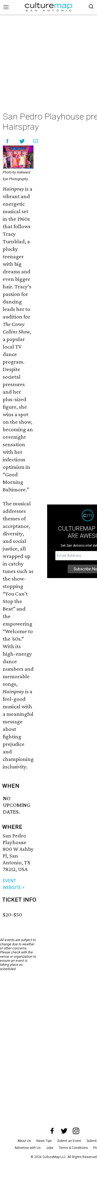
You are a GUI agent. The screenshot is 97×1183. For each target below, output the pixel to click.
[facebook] (52, 1131)
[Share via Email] (35, 141)
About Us (24, 1141)
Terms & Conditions (73, 1148)
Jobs (49, 1148)
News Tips (44, 1141)
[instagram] (76, 1131)
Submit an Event (69, 1141)
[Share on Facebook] (7, 141)
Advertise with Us (28, 1148)
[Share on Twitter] (22, 141)
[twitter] (64, 1131)
